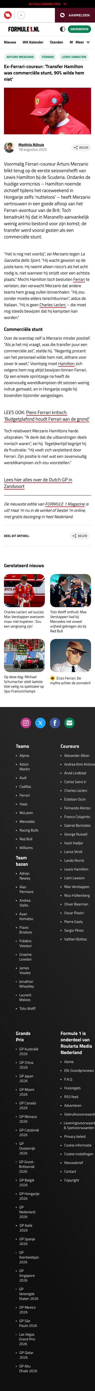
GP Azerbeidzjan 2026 (29, 1257)
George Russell (75, 834)
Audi (23, 778)
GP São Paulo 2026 (28, 1323)
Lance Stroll (73, 852)
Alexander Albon (76, 755)
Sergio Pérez (74, 930)
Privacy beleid (75, 1136)
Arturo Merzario (20, 56)
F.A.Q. (68, 1079)
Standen (56, 42)
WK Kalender (33, 42)
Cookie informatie (77, 1145)
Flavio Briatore (26, 930)
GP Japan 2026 (26, 1078)
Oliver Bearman (76, 904)
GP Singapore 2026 (27, 1276)
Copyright (71, 1180)
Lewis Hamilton (74, 56)
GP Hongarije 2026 (29, 1196)
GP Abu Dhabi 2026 (28, 1369)
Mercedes (27, 821)
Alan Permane (27, 889)
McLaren (26, 813)
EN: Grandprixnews (79, 1070)
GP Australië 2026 (28, 1051)
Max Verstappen (76, 887)
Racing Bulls (29, 830)
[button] (75, 15)
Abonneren (79, 29)
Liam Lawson (74, 878)
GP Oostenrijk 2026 (27, 1148)
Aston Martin (25, 767)
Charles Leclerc (53, 305)
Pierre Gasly (73, 921)
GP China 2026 (26, 1065)
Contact (70, 1171)
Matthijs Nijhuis (31, 145)
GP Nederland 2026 (27, 1212)
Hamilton (66, 364)
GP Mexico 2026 (27, 1310)
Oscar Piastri (74, 913)
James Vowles (25, 970)
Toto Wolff (28, 1008)
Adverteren (72, 1105)
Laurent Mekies (25, 997)
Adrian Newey (25, 876)
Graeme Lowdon (25, 957)
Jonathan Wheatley (26, 984)
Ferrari (48, 56)
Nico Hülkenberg (77, 895)
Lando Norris (74, 860)
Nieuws (10, 42)
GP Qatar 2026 (26, 1355)
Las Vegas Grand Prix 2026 (27, 1339)
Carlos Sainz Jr (75, 782)
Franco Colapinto (77, 817)
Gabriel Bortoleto (77, 825)
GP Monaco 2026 (28, 1119)
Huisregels (72, 1088)
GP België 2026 (26, 1183)
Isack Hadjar (73, 843)
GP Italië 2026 (26, 1228)
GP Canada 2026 (27, 1105)
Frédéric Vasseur (25, 943)
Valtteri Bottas (75, 939)
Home (69, 1062)
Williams (26, 848)
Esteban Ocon (75, 799)
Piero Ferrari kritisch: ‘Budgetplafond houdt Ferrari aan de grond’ (46, 416)
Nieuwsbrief (73, 1163)
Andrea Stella (25, 903)
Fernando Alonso (77, 808)
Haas (23, 804)
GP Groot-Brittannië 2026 (27, 1167)
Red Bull (26, 839)
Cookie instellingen (78, 1154)
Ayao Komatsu (27, 916)
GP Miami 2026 (26, 1092)
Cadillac (25, 786)
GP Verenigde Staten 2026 (28, 1294)
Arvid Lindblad (75, 773)
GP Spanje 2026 (27, 1241)
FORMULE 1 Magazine (65, 504)
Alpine (24, 755)
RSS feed (71, 1097)
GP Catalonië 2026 (29, 1132)
